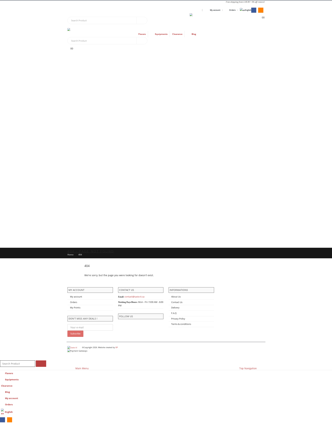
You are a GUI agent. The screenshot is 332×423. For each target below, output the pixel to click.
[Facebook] (253, 10)
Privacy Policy (178, 318)
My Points (75, 307)
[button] (2, 358)
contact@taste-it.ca (134, 296)
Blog (194, 34)
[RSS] (260, 10)
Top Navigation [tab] (248, 368)
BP (117, 347)
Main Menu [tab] (82, 368)
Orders (232, 10)
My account (215, 10)
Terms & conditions (181, 324)
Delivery (175, 307)
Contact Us (176, 302)
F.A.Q (174, 313)
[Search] (141, 20)
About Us (176, 296)
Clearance (177, 34)
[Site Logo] (211, 20)
